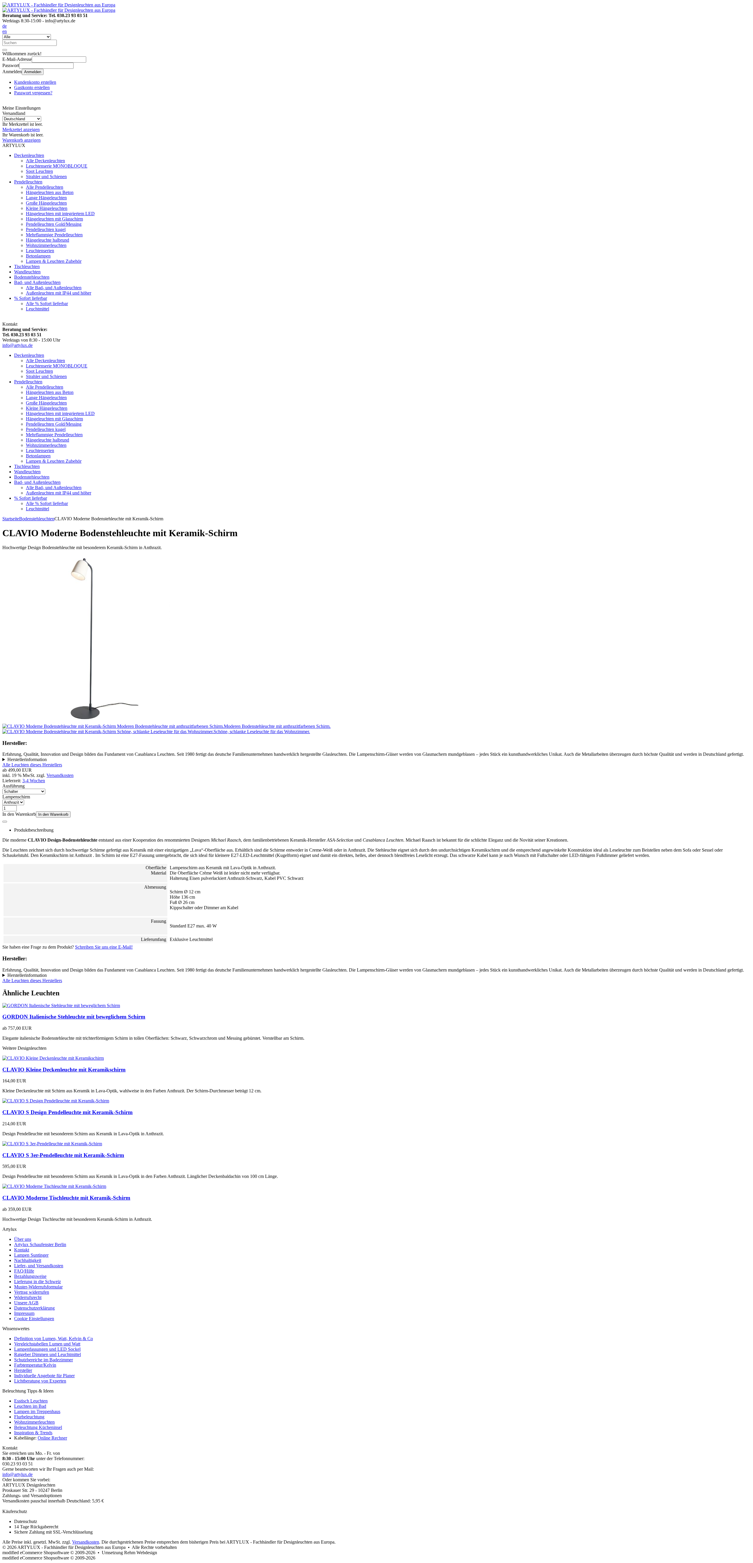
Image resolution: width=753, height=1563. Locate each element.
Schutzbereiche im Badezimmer (43, 1359)
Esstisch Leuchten (31, 1400)
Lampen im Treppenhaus (37, 1411)
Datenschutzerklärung (34, 1307)
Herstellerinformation (27, 759)
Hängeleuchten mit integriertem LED (60, 213)
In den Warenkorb (53, 814)
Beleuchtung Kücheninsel (38, 1427)
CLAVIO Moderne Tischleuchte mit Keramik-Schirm (66, 1198)
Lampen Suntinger (31, 1255)
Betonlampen (38, 255)
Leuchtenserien (40, 250)
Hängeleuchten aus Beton (50, 192)
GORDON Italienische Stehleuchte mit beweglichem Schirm (73, 1017)
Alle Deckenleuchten (45, 160)
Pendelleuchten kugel (46, 229)
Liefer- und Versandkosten (38, 1265)
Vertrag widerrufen (31, 1292)
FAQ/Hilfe (24, 1270)
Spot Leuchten (39, 171)
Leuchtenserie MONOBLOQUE (56, 165)
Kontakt (21, 1249)
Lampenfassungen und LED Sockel (47, 1349)
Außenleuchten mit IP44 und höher (58, 292)
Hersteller (23, 1370)
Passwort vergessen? (33, 92)
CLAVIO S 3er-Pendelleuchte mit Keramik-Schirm (63, 1155)
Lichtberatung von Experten (40, 1380)
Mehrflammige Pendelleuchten (54, 234)
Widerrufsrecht (27, 1297)
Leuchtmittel (37, 308)
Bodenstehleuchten (31, 277)
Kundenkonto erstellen (35, 82)
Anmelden (32, 72)
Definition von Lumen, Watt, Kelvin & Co (53, 1338)
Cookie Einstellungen (34, 1318)
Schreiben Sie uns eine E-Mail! (104, 947)
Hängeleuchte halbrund (47, 240)
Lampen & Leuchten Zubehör (53, 261)
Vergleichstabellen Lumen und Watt (47, 1343)
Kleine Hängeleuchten (46, 208)
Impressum (24, 1313)
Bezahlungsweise (30, 1276)
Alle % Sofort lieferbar (47, 303)
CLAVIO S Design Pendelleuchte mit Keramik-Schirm (67, 1112)
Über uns (22, 1239)
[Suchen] (4, 50)
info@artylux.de (17, 345)
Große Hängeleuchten (46, 202)
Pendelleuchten (28, 181)
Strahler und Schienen (46, 176)
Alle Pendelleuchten (44, 187)
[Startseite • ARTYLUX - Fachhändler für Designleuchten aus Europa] (58, 4)
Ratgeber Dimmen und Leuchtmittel (47, 1354)
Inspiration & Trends (33, 1432)
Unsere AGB (26, 1302)
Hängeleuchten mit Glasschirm (54, 218)
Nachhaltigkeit (27, 1260)
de (4, 26)
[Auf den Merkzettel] (4, 822)
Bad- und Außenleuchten (37, 282)
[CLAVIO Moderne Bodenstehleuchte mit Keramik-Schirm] (86, 720)
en (4, 31)
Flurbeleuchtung (29, 1416)
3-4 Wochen (33, 780)
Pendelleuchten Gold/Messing (53, 224)
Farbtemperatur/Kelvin (35, 1365)
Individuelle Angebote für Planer (44, 1375)
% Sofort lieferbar (30, 298)
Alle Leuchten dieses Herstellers (32, 764)
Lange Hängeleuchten (46, 197)
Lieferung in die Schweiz (37, 1281)
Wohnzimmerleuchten (46, 245)
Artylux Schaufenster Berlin (40, 1244)
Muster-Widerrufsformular (38, 1286)
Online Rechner (52, 1437)
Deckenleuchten (29, 155)
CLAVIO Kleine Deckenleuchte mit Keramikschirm (64, 1069)
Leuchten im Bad (30, 1406)
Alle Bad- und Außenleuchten (53, 287)
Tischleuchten (27, 266)
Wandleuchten (27, 271)
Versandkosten (60, 775)
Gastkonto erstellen (32, 87)
